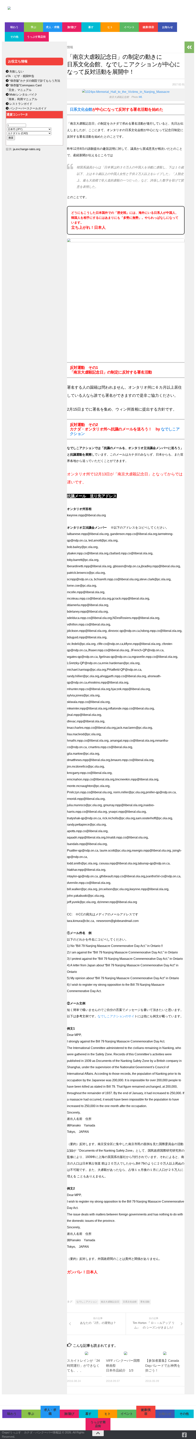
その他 (14, 36)
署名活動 (144, 1301)
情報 (70, 47)
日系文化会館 (81, 109)
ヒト (110, 27)
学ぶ (33, 27)
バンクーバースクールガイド (28, 108)
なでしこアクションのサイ (116, 1016)
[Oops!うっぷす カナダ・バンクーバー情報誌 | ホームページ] (93, 11)
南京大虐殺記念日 (110, 1301)
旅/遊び (71, 27)
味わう (14, 27)
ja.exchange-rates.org (26, 149)
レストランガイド (20, 103)
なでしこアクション (87, 1301)
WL (140, 97)
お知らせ (167, 27)
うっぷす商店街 (36, 36)
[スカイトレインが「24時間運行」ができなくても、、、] (86, 1353)
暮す (91, 27)
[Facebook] (184, 1435)
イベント (129, 27)
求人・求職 (52, 27)
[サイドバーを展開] (189, 47)
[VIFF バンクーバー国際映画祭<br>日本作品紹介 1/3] (125, 1353)
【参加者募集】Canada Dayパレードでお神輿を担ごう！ (162, 1365)
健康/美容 (148, 27)
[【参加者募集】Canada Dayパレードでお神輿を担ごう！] (165, 1353)
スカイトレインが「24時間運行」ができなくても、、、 (83, 1365)
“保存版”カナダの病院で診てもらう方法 (34, 80)
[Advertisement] (34, 236)
